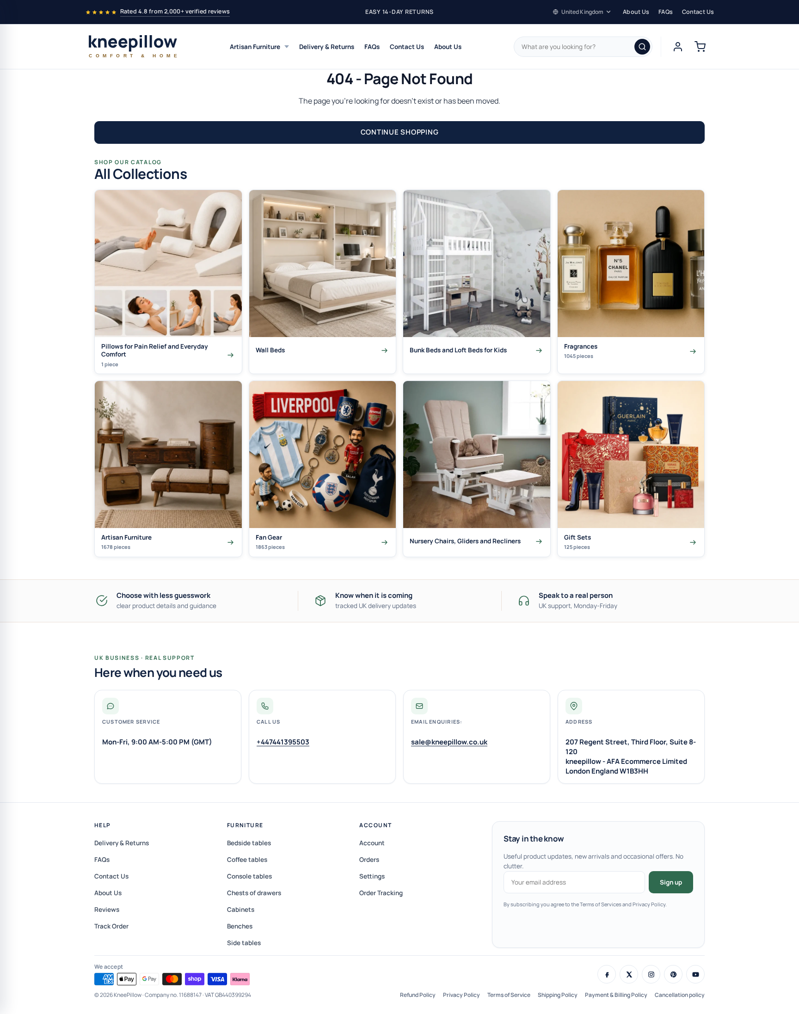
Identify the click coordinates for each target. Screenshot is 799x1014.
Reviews (106, 909)
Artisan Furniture (255, 47)
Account (375, 825)
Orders (369, 859)
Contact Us (698, 12)
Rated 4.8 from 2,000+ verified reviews (175, 11)
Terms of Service (508, 995)
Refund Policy (418, 995)
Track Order (111, 926)
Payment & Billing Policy (616, 995)
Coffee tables (247, 859)
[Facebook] (606, 974)
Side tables (244, 943)
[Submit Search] (642, 47)
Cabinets (240, 909)
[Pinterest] (673, 974)
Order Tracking (381, 893)
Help (102, 825)
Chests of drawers (254, 893)
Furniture (245, 825)
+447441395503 (283, 742)
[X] (629, 974)
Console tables (249, 876)
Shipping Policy (558, 995)
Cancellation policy (680, 995)
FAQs (665, 12)
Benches (239, 926)
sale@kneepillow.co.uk (449, 742)
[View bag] (700, 47)
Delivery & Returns (326, 47)
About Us (636, 12)
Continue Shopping (400, 132)
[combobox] (583, 47)
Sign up (671, 882)
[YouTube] (695, 974)
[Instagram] (651, 974)
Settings (372, 876)
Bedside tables (249, 843)
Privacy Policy (461, 995)
